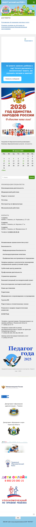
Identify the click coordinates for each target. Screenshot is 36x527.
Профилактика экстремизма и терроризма (18, 258)
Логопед (4, 200)
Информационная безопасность (14, 250)
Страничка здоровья (8, 276)
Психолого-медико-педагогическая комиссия (14, 309)
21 (23, 163)
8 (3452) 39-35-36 (13, 232)
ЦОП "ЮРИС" (28, 522)
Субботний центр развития (11, 268)
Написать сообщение (12, 79)
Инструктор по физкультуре (11, 204)
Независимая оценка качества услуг (14, 242)
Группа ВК (5, 300)
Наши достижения (8, 288)
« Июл (3, 170)
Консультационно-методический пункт (16, 284)
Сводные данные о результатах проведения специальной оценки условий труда (17, 263)
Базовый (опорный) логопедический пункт (17, 280)
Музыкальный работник (10, 208)
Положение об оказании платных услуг (15, 22)
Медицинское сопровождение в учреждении (17, 296)
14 (23, 161)
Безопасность (6, 246)
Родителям (5, 292)
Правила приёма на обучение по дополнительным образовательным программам (14, 27)
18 (9, 163)
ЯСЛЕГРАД (5, 314)
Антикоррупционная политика (14, 254)
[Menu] (34, 2)
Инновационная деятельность (12, 188)
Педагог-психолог (8, 196)
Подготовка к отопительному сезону (14, 304)
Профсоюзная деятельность (11, 272)
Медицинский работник (10, 192)
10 (4, 161)
